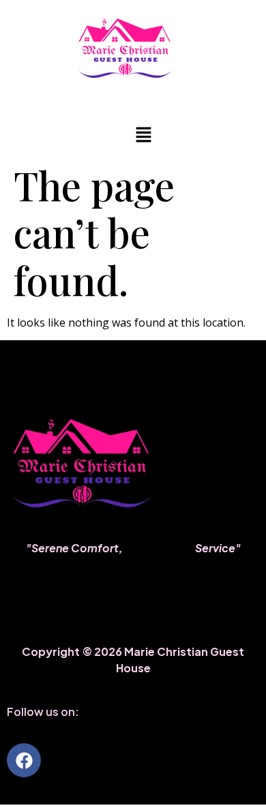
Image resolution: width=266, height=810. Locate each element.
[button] (143, 135)
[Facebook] (24, 760)
